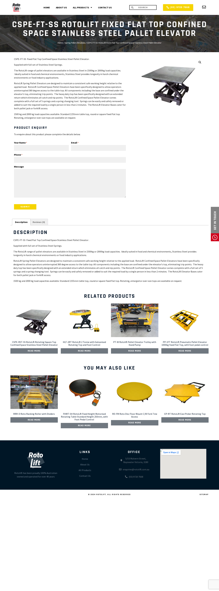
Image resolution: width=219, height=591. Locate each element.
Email (75, 142)
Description (21, 222)
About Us (61, 7)
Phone (18, 154)
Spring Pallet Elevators (75, 42)
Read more (34, 351)
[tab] (21, 222)
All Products (81, 7)
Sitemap (204, 494)
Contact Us (105, 7)
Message (19, 166)
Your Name (20, 142)
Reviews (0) (39, 222)
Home (47, 7)
